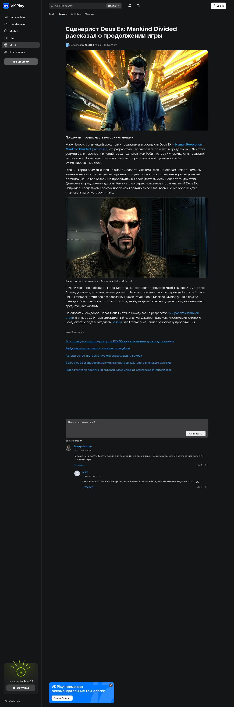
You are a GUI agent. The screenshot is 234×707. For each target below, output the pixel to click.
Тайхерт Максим (83, 446)
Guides (89, 14)
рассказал (99, 149)
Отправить (195, 433)
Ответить (79, 465)
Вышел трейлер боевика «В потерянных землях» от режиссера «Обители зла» (119, 370)
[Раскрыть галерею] (137, 237)
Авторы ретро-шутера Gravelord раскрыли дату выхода (104, 355)
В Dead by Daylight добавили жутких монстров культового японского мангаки (118, 362)
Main (52, 14)
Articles (76, 14)
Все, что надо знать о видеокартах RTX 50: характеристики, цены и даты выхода (120, 341)
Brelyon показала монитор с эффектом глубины (98, 348)
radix (85, 472)
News (63, 14)
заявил (117, 322)
